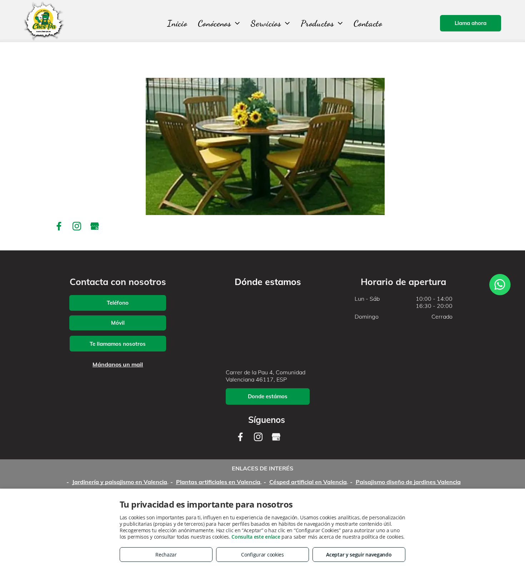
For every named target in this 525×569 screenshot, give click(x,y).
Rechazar (166, 554)
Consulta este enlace (255, 536)
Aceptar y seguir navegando (358, 554)
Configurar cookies (262, 554)
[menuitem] (177, 23)
